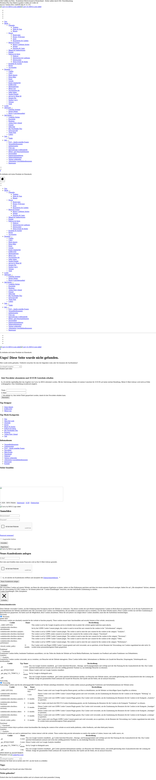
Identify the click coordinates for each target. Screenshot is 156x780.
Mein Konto (8, 452)
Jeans (14, 39)
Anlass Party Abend (11, 434)
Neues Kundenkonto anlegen (9, 581)
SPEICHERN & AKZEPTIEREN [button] (11, 753)
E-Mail (3, 393)
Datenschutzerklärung (50, 578)
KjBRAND (8, 409)
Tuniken (15, 27)
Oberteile (7, 423)
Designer (7, 69)
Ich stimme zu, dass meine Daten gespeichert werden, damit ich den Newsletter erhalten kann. (34, 395)
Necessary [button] (3, 614)
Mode (6, 23)
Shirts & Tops (17, 29)
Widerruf (7, 456)
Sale (5, 136)
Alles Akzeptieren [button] (21, 591)
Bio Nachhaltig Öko (11, 430)
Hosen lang (16, 35)
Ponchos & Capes (19, 48)
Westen (15, 46)
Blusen (15, 31)
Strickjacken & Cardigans (21, 58)
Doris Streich (8, 407)
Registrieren (4, 547)
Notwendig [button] (4, 681)
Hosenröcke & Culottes (20, 41)
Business (7, 432)
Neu (5, 21)
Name (3, 390)
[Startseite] (20, 7)
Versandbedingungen (11, 444)
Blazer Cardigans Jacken (21, 44)
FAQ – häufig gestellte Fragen (14, 448)
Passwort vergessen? (7, 535)
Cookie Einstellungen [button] (7, 591)
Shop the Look (9, 421)
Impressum (8, 462)
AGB (27, 503)
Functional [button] (3, 723)
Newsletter (7, 450)
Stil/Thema (8, 115)
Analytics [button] (3, 655)
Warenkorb (8, 454)
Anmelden (4, 543)
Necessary (6, 616)
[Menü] (2, 179)
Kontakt (7, 464)
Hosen (6, 425)
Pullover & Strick (10, 428)
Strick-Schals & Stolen (20, 62)
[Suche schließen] (1, 757)
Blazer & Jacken (9, 427)
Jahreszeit (7, 108)
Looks (6, 106)
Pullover (15, 56)
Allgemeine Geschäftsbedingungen (16, 460)
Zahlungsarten (9, 446)
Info (5, 140)
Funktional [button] (3, 649)
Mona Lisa (7, 411)
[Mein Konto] (1, 169)
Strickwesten (17, 60)
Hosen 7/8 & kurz (19, 37)
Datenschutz (35, 503)
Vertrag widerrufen (10, 458)
